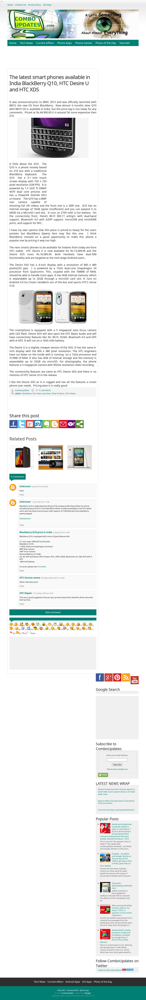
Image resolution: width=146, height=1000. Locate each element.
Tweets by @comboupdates (110, 970)
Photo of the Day (106, 43)
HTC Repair (26, 593)
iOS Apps (87, 981)
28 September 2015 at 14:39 (52, 578)
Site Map (47, 4)
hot (34, 393)
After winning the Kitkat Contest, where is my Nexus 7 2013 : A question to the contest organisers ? (122, 910)
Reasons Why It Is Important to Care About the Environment (116, 802)
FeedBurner (123, 769)
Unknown (25, 486)
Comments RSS (72, 990)
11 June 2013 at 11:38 (40, 502)
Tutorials (124, 43)
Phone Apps (64, 43)
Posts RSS (61, 990)
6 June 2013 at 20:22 (40, 486)
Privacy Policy (34, 4)
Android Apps (73, 981)
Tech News (26, 43)
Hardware (26, 393)
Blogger (88, 993)
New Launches (44, 393)
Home (10, 4)
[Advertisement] (76, 58)
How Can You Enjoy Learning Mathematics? (116, 810)
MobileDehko (25, 518)
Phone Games (83, 43)
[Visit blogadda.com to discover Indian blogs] (127, 970)
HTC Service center (30, 577)
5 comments (45, 390)
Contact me (20, 4)
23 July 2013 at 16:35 (61, 532)
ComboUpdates (67, 993)
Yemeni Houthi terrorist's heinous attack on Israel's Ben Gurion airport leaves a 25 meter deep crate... (116, 791)
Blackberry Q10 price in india (36, 532)
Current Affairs (45, 43)
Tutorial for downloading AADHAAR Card (122, 885)
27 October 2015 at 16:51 (43, 593)
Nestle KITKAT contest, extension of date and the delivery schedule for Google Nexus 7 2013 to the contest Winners (115, 936)
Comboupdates (22, 390)
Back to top (84, 990)
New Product (58, 393)
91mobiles (41, 566)
